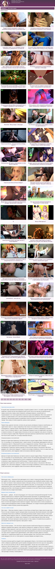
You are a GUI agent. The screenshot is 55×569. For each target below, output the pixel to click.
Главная (3, 8)
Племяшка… (4, 538)
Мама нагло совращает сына (7, 523)
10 (25, 399)
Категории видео (12, 8)
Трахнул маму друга (5, 422)
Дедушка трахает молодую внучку (8, 492)
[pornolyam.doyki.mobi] (5, 3)
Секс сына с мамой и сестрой (7, 507)
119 (29, 399)
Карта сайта (27, 563)
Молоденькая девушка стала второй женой (10, 453)
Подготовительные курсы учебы (8, 407)
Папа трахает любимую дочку (7, 476)
